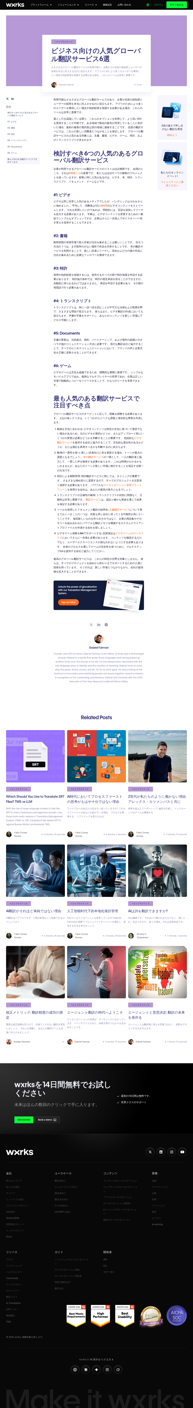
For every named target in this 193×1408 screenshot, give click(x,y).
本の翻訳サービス (93, 457)
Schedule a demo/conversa (62, 1121)
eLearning (157, 1224)
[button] (41, 4)
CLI (105, 1265)
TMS (8, 1321)
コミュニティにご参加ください (172, 183)
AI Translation (13, 1303)
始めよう (172, 134)
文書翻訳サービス (119, 509)
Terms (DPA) (12, 1218)
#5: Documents (14, 146)
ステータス (109, 1272)
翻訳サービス (93, 499)
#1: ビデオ (12, 121)
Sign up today (68, 602)
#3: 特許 (11, 134)
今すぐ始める (177, 4)
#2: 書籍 (11, 128)
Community (12, 1278)
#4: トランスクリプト (17, 140)
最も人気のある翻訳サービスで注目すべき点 (22, 160)
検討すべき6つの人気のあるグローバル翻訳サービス (22, 114)
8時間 (104, 205)
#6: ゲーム (12, 153)
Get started (24, 1119)
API (105, 1259)
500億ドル (75, 173)
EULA (9, 1236)
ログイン (158, 4)
